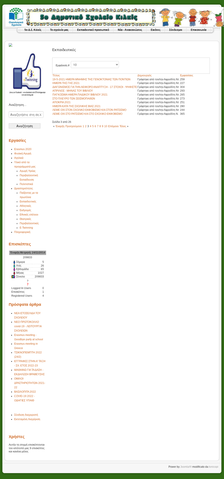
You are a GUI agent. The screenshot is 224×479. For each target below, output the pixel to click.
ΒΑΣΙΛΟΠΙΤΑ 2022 (25, 391)
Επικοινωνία (198, 29)
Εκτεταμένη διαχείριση (27, 419)
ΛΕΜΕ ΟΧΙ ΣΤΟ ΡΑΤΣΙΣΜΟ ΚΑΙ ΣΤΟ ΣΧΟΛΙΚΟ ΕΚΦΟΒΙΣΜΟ (87, 113)
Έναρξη (60, 126)
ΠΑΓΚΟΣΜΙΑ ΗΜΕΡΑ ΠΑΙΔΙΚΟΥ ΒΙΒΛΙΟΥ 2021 (80, 94)
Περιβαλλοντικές (29, 223)
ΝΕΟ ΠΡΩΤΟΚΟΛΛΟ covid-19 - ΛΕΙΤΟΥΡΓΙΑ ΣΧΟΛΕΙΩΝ (28, 326)
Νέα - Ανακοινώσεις (130, 29)
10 (105, 126)
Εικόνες (155, 29)
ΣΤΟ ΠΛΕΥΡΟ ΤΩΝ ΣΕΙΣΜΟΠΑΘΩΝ (73, 98)
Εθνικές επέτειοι (29, 214)
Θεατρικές (25, 219)
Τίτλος (56, 75)
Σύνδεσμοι (175, 29)
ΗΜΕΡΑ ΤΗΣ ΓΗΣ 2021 (66, 83)
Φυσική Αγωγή (22, 153)
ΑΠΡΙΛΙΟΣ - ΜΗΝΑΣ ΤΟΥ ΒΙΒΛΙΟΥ (72, 90)
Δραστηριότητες (23, 188)
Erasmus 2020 (22, 149)
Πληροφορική (22, 232)
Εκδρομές (25, 210)
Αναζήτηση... (17, 104)
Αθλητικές (25, 205)
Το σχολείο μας (59, 29)
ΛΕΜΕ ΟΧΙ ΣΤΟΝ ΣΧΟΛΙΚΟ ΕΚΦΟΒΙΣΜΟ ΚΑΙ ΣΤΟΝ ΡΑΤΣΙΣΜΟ (89, 109)
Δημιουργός (144, 75)
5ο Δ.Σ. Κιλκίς (32, 29)
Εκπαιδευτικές (28, 201)
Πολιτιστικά (26, 184)
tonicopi (213, 466)
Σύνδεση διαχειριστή (26, 414)
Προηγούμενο (73, 126)
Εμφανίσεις (186, 75)
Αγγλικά (18, 157)
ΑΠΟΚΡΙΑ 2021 (61, 102)
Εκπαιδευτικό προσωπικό (93, 29)
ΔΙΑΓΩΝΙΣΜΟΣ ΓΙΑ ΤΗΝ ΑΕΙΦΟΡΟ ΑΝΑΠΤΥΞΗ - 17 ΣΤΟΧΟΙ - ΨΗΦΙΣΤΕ (94, 87)
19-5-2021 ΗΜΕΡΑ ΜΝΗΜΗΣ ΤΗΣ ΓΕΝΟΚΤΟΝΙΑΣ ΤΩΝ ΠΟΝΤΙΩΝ (91, 79)
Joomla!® (186, 466)
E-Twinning (26, 227)
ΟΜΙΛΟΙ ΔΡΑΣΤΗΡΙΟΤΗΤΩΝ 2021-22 (29, 383)
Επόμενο (113, 126)
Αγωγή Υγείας (28, 171)
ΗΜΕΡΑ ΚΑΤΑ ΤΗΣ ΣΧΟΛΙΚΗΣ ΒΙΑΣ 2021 (76, 106)
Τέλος (123, 126)
